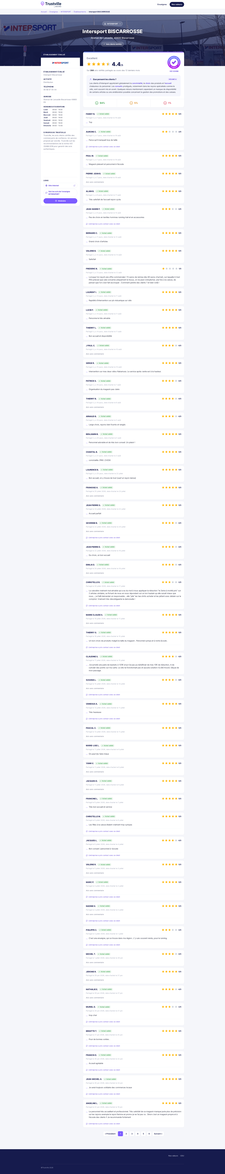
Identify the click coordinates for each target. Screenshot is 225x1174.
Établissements (80, 12)
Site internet (53, 185)
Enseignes (162, 4)
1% (169, 103)
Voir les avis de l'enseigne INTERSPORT (59, 192)
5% (136, 103)
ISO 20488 (174, 71)
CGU (182, 1156)
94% (102, 103)
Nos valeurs (177, 4)
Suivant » (158, 1134)
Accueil (44, 12)
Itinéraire (62, 201)
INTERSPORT (66, 12)
